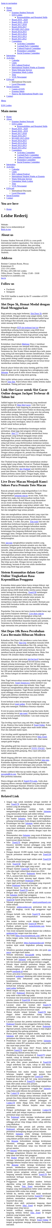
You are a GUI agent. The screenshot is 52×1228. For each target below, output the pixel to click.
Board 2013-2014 (19, 34)
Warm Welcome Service (22, 70)
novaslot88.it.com (8, 774)
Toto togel (34, 521)
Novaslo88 (29, 955)
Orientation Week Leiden (22, 72)
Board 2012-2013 (19, 36)
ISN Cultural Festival (21, 65)
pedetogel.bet (12, 933)
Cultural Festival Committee (29, 48)
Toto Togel (27, 1186)
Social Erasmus (12, 86)
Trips (14, 75)
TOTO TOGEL (38, 748)
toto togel (23, 713)
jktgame (13, 1150)
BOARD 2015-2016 (20, 29)
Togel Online (39, 725)
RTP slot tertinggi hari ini (27, 327)
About (9, 10)
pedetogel (20, 976)
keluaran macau (21, 495)
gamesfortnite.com (36, 926)
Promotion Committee (26, 51)
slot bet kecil (33, 659)
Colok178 (15, 1093)
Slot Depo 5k (36, 313)
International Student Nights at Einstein (28, 67)
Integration (10, 55)
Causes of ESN (18, 89)
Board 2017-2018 (19, 24)
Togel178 (15, 804)
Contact (9, 96)
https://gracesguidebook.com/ (27, 935)
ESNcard (10, 79)
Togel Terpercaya (22, 683)
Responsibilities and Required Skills (32, 17)
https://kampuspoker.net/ (34, 943)
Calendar (15, 60)
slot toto (9, 543)
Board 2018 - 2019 (20, 22)
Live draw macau (36, 613)
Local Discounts (18, 84)
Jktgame (4, 372)
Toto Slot (11, 382)
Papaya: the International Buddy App (27, 94)
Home (9, 8)
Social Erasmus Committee (28, 53)
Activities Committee (26, 43)
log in (3, 278)
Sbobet (14, 1158)
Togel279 (16, 842)
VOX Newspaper (19, 77)
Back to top (6, 229)
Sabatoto (47, 811)
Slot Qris (22, 643)
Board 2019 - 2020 (20, 20)
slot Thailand (24, 469)
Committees (17, 41)
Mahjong (25, 344)
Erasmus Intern (18, 91)
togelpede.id (17, 971)
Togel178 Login (30, 781)
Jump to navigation (9, 3)
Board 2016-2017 (19, 27)
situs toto (45, 760)
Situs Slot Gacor (24, 405)
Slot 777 (15, 433)
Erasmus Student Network (23, 12)
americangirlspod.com (41, 902)
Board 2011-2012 (19, 39)
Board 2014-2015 (19, 32)
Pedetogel (31, 873)
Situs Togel (42, 737)
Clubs (14, 63)
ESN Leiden (17, 15)
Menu (3, 101)
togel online (20, 704)
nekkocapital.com (24, 907)
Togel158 (32, 592)
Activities (10, 58)
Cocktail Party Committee (28, 46)
